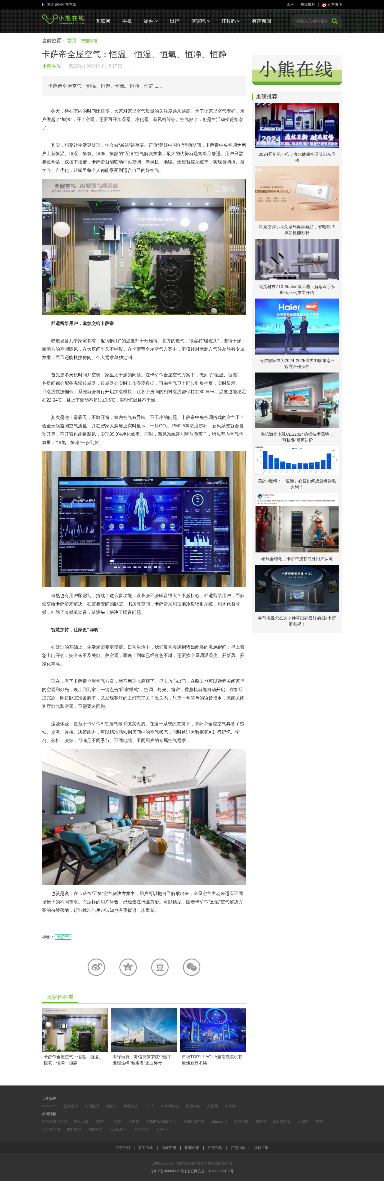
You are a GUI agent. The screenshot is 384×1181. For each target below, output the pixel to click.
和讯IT (303, 1122)
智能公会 (142, 1129)
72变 (319, 1122)
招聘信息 (192, 1148)
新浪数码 (92, 1106)
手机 (127, 21)
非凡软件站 (282, 1122)
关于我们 (123, 1148)
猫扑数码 (74, 1129)
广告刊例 (215, 1148)
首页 (72, 40)
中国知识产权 (193, 1122)
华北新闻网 (51, 1129)
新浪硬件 (71, 1106)
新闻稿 (75, 66)
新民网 (260, 1122)
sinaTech (49, 1106)
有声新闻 (261, 21)
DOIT (99, 1122)
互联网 (103, 21)
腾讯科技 (193, 1106)
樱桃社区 (95, 1129)
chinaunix (219, 1122)
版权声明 (169, 1148)
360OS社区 (119, 1129)
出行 (174, 21)
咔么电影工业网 (54, 1122)
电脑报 (133, 1122)
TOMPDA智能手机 (161, 1122)
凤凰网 (212, 1106)
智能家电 (89, 40)
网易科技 (130, 1106)
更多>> (162, 1129)
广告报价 (238, 1148)
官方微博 (334, 4)
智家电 (199, 21)
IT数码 (229, 21)
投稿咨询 (261, 1148)
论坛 (290, 4)
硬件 (149, 21)
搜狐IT (111, 1106)
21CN (149, 1106)
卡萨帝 (63, 937)
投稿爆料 (308, 4)
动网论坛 (241, 1122)
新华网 (230, 1106)
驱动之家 (81, 1122)
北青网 (116, 1122)
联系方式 (146, 1148)
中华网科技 (170, 1106)
